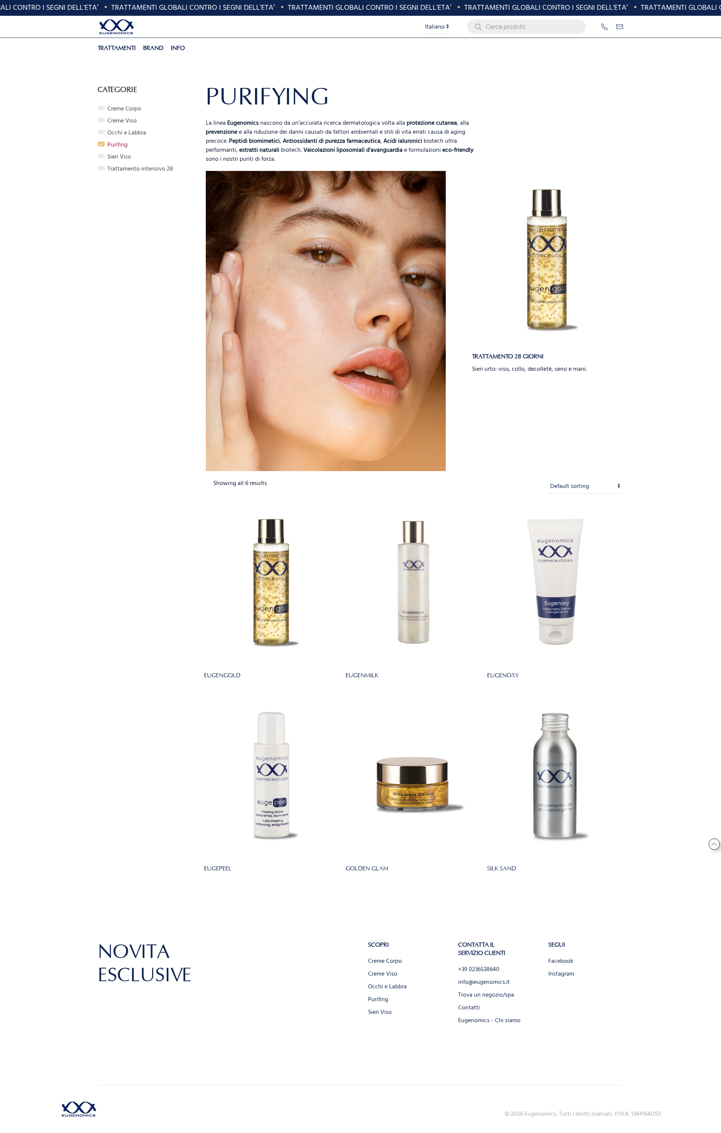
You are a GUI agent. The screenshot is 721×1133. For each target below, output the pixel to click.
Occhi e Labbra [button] (126, 132)
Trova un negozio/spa (486, 995)
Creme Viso (382, 974)
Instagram (561, 974)
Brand (153, 48)
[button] (714, 844)
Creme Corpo (385, 961)
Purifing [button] (117, 145)
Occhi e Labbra (387, 986)
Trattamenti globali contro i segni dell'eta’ (181, 7)
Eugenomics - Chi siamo (489, 1020)
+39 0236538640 (478, 969)
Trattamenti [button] (117, 48)
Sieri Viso (380, 1012)
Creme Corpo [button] (124, 108)
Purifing (378, 999)
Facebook (560, 961)
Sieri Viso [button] (119, 157)
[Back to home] (116, 27)
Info (178, 48)
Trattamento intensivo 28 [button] (140, 169)
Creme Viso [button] (122, 120)
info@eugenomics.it (484, 982)
